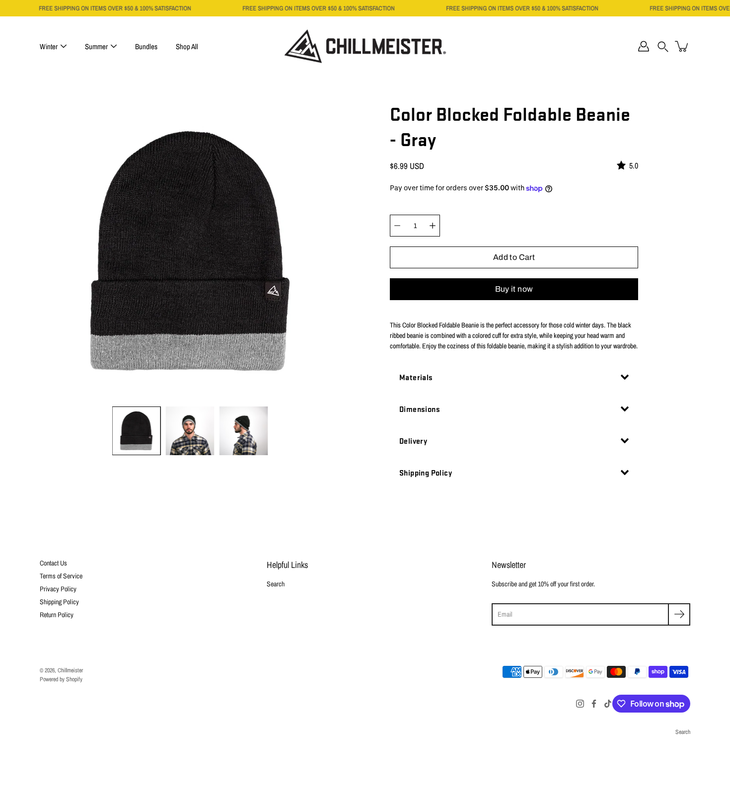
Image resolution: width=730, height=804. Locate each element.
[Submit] (679, 614)
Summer (96, 46)
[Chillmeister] (365, 46)
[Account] (644, 46)
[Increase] (432, 226)
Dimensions (419, 408)
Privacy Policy (58, 588)
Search (276, 583)
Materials (416, 377)
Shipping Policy (425, 472)
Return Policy (56, 614)
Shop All (187, 46)
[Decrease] (397, 226)
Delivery (413, 440)
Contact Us (53, 563)
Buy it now (514, 289)
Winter (49, 46)
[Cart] (682, 46)
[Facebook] (593, 704)
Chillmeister (70, 670)
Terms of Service (61, 575)
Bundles (146, 46)
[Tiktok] (607, 704)
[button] (662, 46)
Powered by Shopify (61, 679)
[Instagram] (580, 704)
